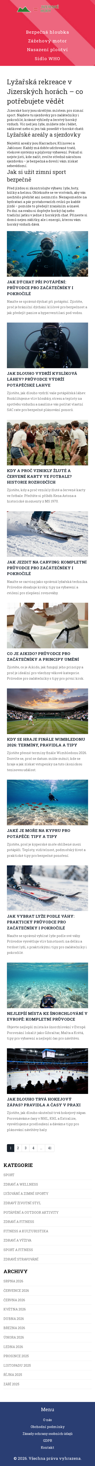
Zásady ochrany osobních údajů (48, 1433)
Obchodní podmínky (48, 1427)
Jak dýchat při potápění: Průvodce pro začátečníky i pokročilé (40, 287)
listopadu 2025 (17, 1365)
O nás (47, 1420)
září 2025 (11, 1384)
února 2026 (13, 1337)
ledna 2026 (13, 1347)
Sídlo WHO (47, 58)
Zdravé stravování (21, 1259)
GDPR (47, 1440)
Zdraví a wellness (20, 1184)
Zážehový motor (47, 41)
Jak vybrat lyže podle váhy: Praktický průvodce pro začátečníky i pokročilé (40, 922)
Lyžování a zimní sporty (25, 1193)
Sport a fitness (18, 1250)
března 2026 (14, 1328)
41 (49, 1148)
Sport (9, 1175)
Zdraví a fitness (18, 1221)
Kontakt (47, 1447)
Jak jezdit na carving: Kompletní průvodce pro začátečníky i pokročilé (47, 567)
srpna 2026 (13, 1281)
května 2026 (14, 1309)
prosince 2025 (16, 1356)
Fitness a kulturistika (25, 1231)
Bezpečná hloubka (47, 32)
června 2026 (14, 1300)
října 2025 (12, 1374)
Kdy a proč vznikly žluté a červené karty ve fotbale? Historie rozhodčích (39, 476)
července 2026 (16, 1290)
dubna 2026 (13, 1318)
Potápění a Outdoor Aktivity (31, 1212)
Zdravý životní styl (22, 1203)
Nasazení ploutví (47, 49)
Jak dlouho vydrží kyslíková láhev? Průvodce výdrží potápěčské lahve (42, 379)
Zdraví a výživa (17, 1240)
